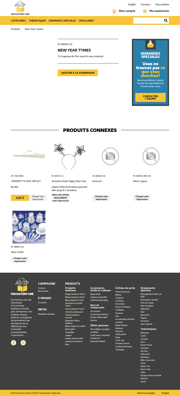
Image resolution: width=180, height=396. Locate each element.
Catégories (18, 20)
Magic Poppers (121, 325)
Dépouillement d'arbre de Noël (151, 295)
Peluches (119, 331)
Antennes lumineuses (74, 312)
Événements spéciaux (148, 289)
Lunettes (119, 322)
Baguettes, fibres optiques (72, 321)
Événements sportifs (149, 300)
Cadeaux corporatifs (98, 297)
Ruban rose (145, 366)
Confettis (94, 332)
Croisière (144, 339)
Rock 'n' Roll (145, 369)
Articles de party (125, 288)
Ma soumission (159, 10)
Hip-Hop (144, 351)
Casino (143, 336)
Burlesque (145, 333)
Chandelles (69, 332)
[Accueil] (20, 8)
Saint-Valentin (146, 324)
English (132, 4)
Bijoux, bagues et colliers (75, 326)
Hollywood (145, 354)
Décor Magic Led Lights (100, 329)
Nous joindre (162, 4)
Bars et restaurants (97, 306)
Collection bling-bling (99, 300)
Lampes (68, 335)
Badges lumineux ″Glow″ (75, 294)
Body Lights (70, 329)
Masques (119, 328)
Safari (143, 372)
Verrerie (93, 320)
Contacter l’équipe (150, 97)
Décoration (120, 304)
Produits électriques (123, 346)
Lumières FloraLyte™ (74, 341)
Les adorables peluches (125, 319)
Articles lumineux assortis (72, 316)
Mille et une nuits (148, 360)
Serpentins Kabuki (97, 341)
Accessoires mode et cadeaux (100, 289)
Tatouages (119, 349)
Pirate (143, 363)
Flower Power (146, 345)
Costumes (119, 301)
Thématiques (37, 20)
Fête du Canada (147, 303)
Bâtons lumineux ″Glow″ (75, 297)
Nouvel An (145, 315)
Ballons (118, 295)
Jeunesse (119, 313)
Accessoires (95, 311)
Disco (143, 342)
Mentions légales (146, 392)
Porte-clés (119, 340)
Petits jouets (120, 334)
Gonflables (119, 310)
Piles (67, 344)
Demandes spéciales (62, 20)
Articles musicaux (122, 292)
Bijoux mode (95, 294)
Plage (117, 337)
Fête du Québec (147, 306)
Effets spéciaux (99, 325)
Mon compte (126, 10)
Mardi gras (145, 357)
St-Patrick (145, 321)
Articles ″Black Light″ (99, 317)
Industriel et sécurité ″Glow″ (73, 304)
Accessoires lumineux (99, 314)
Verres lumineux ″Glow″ (74, 309)
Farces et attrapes (123, 307)
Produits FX (95, 338)
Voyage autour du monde (151, 375)
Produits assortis (122, 343)
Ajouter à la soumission (77, 72)
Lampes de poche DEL (74, 338)
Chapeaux (119, 298)
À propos (145, 4)
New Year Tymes (34, 28)
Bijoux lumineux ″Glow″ (74, 300)
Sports (143, 381)
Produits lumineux (70, 289)
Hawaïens (145, 348)
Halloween (145, 309)
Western (144, 378)
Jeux (117, 316)
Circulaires (86, 20)
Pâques (144, 318)
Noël (142, 312)
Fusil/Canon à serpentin (100, 335)
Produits (15, 28)
